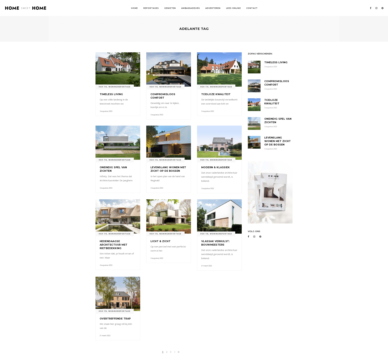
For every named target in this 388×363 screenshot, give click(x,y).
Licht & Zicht (161, 241)
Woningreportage (119, 87)
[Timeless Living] (117, 69)
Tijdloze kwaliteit (216, 94)
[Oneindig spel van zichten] (117, 143)
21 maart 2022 (206, 266)
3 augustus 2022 (106, 111)
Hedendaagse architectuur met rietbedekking (113, 245)
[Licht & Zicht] (168, 216)
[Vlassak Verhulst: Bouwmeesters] (219, 216)
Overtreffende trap (115, 318)
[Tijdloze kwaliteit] (219, 69)
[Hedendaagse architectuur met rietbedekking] (117, 216)
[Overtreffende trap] (117, 294)
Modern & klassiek (215, 167)
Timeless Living (111, 94)
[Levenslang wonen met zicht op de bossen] (168, 143)
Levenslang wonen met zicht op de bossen (277, 141)
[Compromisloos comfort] (168, 69)
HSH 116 (103, 87)
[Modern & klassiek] (219, 143)
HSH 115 (204, 234)
